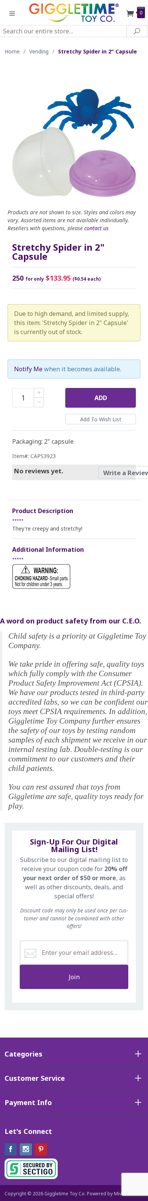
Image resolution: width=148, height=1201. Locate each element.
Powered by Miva (105, 1193)
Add (100, 398)
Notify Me (28, 369)
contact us (96, 228)
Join (74, 977)
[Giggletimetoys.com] (74, 12)
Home (12, 51)
